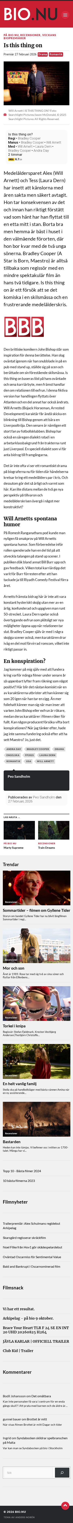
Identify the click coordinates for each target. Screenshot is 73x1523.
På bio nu (11, 35)
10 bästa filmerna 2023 (19, 1181)
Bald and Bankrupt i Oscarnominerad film (31, 1266)
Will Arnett (53, 142)
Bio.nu (20, 1511)
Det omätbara (41, 1396)
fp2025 (29, 755)
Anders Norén (25, 1517)
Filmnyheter (15, 1202)
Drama (42, 54)
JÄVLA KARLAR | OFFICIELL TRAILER (36, 1341)
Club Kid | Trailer (18, 1351)
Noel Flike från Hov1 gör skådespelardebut (32, 1247)
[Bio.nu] (36, 15)
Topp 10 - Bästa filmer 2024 (22, 1171)
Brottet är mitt (37, 1419)
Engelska (12, 755)
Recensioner (30, 35)
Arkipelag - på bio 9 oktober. (28, 1318)
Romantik (55, 54)
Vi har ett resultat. (19, 1309)
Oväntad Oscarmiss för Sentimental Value (32, 1257)
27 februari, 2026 (20, 801)
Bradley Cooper (29, 138)
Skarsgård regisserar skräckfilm (24, 1237)
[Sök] (62, 1473)
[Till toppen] (65, 1506)
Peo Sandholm (19, 776)
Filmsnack (13, 1287)
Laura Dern (43, 146)
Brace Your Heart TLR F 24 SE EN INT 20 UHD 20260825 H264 (36, 1330)
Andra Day (41, 150)
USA (28, 761)
